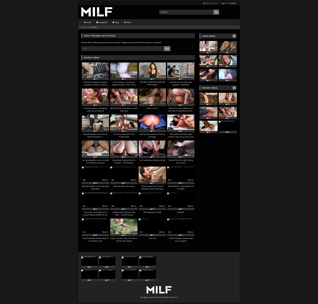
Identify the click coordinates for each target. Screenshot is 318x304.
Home (88, 22)
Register (233, 3)
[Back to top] (310, 296)
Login (223, 3)
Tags (117, 22)
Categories (103, 22)
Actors (128, 22)
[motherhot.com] (96, 12)
